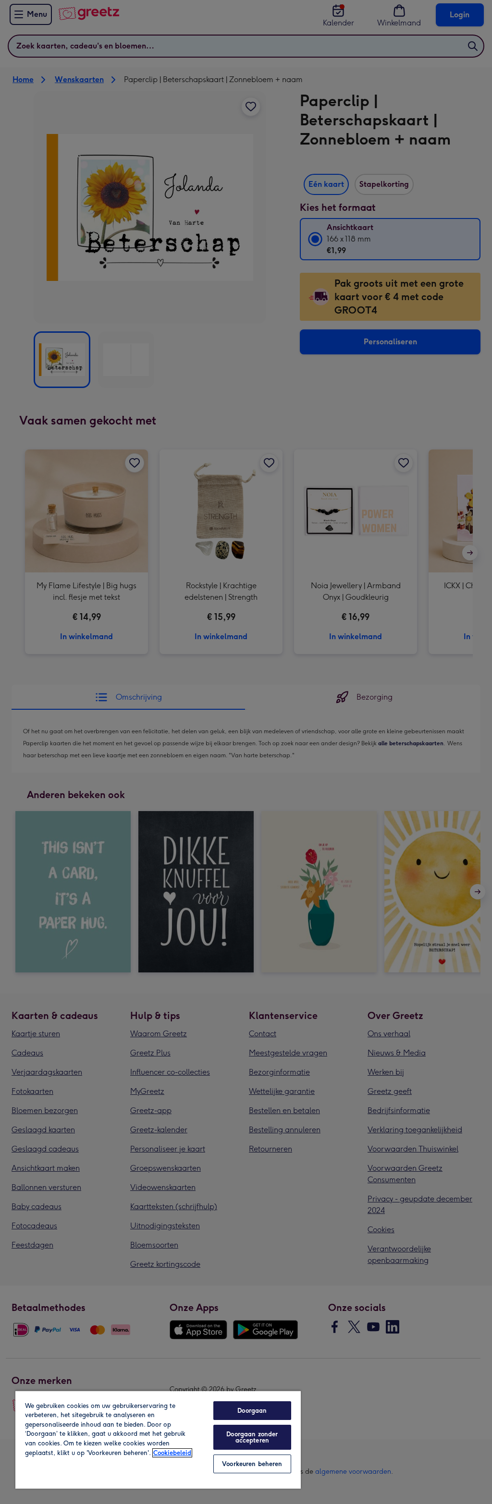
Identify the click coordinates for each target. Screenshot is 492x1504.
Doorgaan (252, 1410)
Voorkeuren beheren (252, 1464)
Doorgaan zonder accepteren (252, 1437)
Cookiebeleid (172, 1452)
